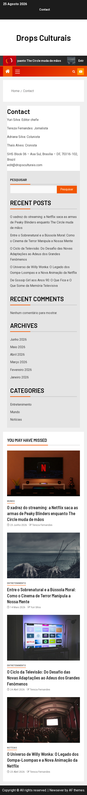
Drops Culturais (43, 37)
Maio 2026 (17, 347)
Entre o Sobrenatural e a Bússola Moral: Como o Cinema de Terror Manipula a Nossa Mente (41, 595)
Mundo (15, 412)
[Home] (7, 72)
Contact (44, 9)
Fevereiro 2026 (21, 370)
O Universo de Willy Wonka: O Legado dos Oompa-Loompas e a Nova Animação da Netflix (43, 760)
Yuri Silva (36, 607)
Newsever (56, 790)
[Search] (73, 72)
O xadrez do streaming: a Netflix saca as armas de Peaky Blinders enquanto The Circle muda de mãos (43, 222)
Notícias (16, 419)
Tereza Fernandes (42, 525)
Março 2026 (18, 362)
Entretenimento (21, 404)
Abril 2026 (17, 354)
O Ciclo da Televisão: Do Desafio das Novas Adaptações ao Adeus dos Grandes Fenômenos (41, 254)
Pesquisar (18, 180)
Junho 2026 (18, 339)
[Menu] (17, 71)
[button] (17, 71)
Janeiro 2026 (19, 377)
